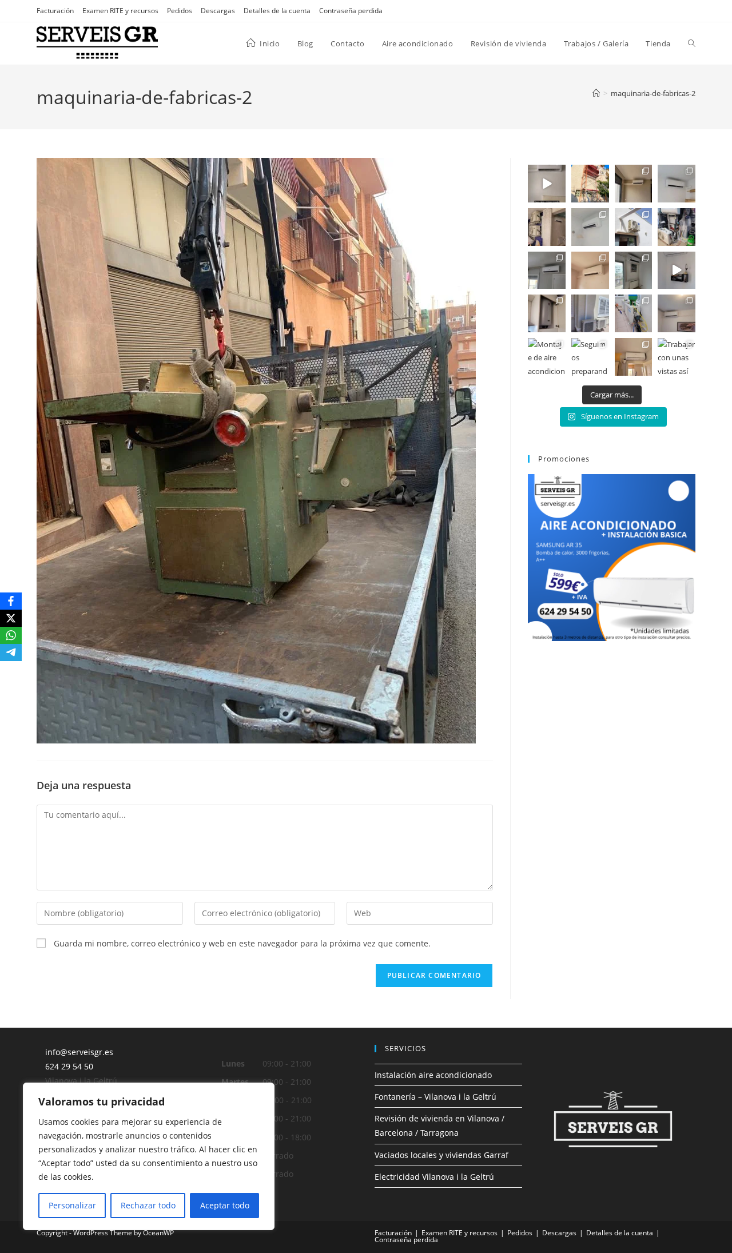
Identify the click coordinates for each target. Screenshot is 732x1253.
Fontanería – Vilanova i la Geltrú (435, 1096)
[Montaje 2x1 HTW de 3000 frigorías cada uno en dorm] (634, 227)
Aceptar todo (224, 1205)
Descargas (218, 10)
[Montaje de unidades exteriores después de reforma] (590, 313)
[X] (11, 618)
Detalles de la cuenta (277, 10)
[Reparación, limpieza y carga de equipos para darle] (676, 227)
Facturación (55, 10)
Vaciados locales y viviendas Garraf (441, 1154)
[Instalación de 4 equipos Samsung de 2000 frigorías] (676, 270)
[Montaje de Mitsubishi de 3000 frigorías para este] (590, 227)
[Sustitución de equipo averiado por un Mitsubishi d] (590, 270)
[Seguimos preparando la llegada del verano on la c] (590, 357)
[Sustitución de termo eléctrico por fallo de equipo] (547, 313)
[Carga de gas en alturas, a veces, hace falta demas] (590, 183)
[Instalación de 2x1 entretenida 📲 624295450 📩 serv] (634, 183)
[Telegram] (11, 652)
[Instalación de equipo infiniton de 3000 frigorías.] (634, 270)
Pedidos (179, 10)
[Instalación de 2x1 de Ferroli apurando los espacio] (676, 183)
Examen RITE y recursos (120, 10)
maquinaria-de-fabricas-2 (653, 93)
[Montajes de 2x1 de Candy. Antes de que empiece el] (634, 357)
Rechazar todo (148, 1205)
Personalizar (72, 1205)
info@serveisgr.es (79, 1052)
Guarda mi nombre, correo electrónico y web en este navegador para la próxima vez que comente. (242, 943)
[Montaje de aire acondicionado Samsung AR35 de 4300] (547, 357)
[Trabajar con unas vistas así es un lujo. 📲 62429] (676, 357)
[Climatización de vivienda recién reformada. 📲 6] (547, 227)
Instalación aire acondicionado (433, 1074)
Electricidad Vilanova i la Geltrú (434, 1176)
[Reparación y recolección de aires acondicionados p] (634, 313)
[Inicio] (596, 93)
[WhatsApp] (11, 635)
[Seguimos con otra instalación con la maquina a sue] (547, 270)
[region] (148, 1156)
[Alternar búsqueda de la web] (691, 43)
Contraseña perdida (351, 10)
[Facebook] (11, 601)
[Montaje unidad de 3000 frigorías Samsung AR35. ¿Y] (676, 313)
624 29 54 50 (69, 1066)
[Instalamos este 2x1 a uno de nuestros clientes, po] (547, 183)
